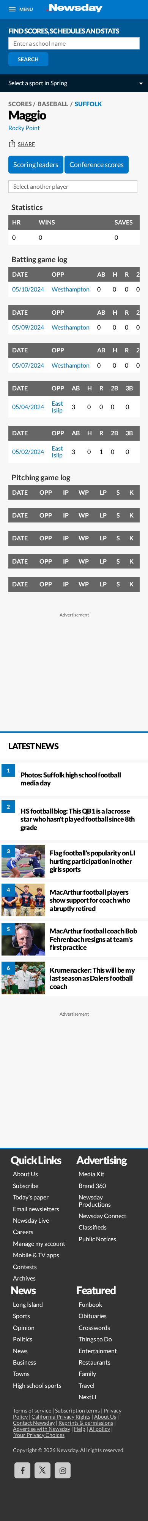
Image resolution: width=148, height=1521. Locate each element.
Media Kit (91, 1173)
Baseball (53, 103)
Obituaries (93, 1315)
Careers (23, 1231)
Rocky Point (24, 127)
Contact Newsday (34, 1422)
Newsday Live (31, 1220)
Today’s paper (31, 1197)
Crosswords (94, 1327)
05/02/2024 (28, 451)
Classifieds (93, 1227)
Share (26, 144)
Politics (22, 1339)
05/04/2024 (28, 406)
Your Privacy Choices (39, 1435)
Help (79, 1428)
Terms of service (32, 1410)
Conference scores (96, 164)
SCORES (20, 103)
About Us (25, 1173)
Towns (21, 1373)
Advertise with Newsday (41, 1428)
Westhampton (71, 289)
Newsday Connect (102, 1215)
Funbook (90, 1304)
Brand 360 (92, 1185)
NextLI (87, 1396)
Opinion (24, 1327)
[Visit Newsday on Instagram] (63, 1470)
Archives (24, 1278)
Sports (21, 1315)
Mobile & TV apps (36, 1254)
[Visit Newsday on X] (42, 1470)
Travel (86, 1385)
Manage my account (39, 1243)
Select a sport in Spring (37, 82)
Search (28, 59)
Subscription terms (77, 1410)
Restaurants (94, 1362)
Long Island (28, 1304)
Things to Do (95, 1339)
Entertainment (98, 1350)
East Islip (57, 407)
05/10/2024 (28, 289)
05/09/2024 (28, 327)
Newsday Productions (95, 1200)
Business (24, 1362)
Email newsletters (36, 1208)
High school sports (37, 1385)
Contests (25, 1266)
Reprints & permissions (85, 1422)
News (20, 1350)
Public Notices (97, 1238)
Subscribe (25, 1185)
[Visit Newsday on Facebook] (22, 1470)
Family (87, 1373)
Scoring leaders (35, 164)
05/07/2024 (28, 365)
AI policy (99, 1428)
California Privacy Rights (60, 1416)
